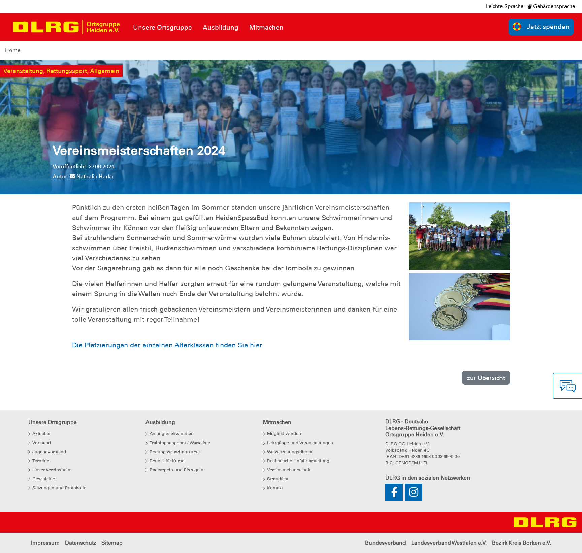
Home (13, 50)
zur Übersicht (486, 377)
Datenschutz (80, 543)
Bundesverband (385, 543)
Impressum (45, 543)
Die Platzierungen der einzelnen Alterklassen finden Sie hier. (169, 345)
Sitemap (112, 543)
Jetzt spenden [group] (548, 27)
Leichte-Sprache (504, 6)
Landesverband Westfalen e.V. (449, 543)
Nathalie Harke (95, 176)
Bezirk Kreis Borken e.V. (521, 543)
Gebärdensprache (553, 6)
